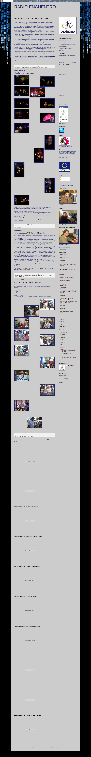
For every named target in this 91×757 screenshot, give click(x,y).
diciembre (63, 331)
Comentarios (63, 179)
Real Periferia (62, 308)
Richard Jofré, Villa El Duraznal (66, 270)
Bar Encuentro (38, 435)
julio (62, 339)
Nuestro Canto (63, 296)
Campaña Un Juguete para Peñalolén (24, 275)
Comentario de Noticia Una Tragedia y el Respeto (31, 18)
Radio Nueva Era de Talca (65, 302)
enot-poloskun (46, 747)
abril (62, 344)
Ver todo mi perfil (69, 367)
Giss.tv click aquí (62, 42)
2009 (61, 327)
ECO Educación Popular (65, 285)
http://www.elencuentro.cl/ (25, 269)
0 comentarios (33, 224)
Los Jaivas (27, 67)
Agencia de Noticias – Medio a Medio (67, 277)
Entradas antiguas (50, 439)
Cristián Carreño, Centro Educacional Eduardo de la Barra (67, 268)
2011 (61, 324)
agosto (62, 337)
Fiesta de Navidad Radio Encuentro (48, 435)
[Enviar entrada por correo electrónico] (39, 224)
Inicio (35, 439)
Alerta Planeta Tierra (26, 435)
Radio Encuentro (70, 365)
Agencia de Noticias (64, 276)
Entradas (62, 177)
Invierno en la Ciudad (64, 294)
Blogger (59, 747)
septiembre (63, 336)
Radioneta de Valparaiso (65, 307)
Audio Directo (61, 50)
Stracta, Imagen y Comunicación (66, 311)
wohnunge (66, 378)
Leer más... (26, 62)
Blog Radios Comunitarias (65, 280)
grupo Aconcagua (21, 67)
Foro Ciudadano (63, 287)
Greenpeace (62, 288)
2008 (61, 329)
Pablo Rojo (40, 67)
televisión (46, 67)
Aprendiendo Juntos (64, 279)
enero (62, 349)
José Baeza (62, 295)
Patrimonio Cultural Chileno (65, 299)
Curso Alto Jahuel (63, 284)
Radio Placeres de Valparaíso (66, 304)
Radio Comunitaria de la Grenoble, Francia (68, 301)
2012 (61, 322)
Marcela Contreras (63, 258)
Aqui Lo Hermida (33, 435)
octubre (62, 334)
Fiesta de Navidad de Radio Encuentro (27, 282)
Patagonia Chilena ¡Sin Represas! (66, 298)
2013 (61, 321)
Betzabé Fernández (64, 257)
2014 (61, 319)
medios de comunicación (33, 67)
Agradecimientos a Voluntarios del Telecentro (29, 233)
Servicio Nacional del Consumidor (66, 309)
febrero (62, 347)
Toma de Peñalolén (48, 275)
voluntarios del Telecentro (19, 276)
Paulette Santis (63, 254)
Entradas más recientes (19, 439)
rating (43, 67)
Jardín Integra (42, 275)
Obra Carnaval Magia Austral (24, 73)
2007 (61, 360)
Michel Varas (62, 260)
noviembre (63, 332)
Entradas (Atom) (23, 441)
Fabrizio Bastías (63, 255)
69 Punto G (20, 435)
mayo (62, 342)
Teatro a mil (17, 227)
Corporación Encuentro (36, 275)
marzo (62, 345)
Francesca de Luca (63, 261)
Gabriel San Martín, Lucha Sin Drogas (67, 269)
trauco (20, 227)
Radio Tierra (62, 305)
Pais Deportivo (30, 436)
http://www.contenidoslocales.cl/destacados (68, 290)
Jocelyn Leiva (62, 263)
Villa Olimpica (62, 312)
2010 (61, 326)
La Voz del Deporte (18, 436)
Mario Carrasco (24, 436)
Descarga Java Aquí (63, 46)
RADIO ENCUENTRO (35, 6)
